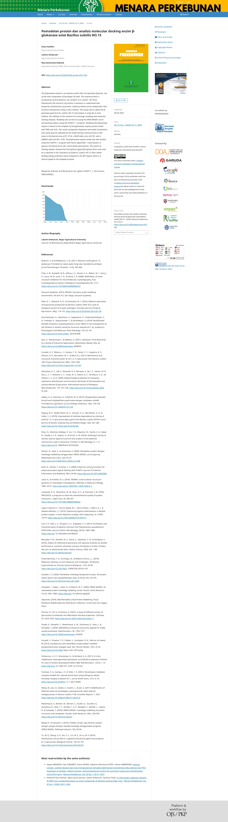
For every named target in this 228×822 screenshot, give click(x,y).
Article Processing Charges (169, 57)
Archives (73, 14)
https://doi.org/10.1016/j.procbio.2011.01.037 (61, 365)
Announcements (104, 14)
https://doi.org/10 (49, 445)
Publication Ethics (165, 42)
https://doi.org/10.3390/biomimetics (57, 346)
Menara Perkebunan (53, 10)
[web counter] (161, 266)
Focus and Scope (164, 37)
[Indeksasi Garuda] (170, 162)
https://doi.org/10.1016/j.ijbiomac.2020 (87, 388)
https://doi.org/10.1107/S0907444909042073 (60, 286)
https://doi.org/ (48, 533)
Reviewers (161, 32)
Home (40, 14)
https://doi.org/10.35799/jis (53, 682)
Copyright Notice (164, 47)
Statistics (161, 52)
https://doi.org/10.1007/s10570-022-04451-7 (74, 618)
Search (185, 14)
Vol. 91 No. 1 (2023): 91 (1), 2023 (71, 23)
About (50, 14)
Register (180, 2)
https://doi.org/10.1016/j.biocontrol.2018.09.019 (62, 745)
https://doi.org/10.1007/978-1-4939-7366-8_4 (72, 486)
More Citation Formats (125, 232)
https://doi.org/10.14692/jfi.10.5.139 (57, 407)
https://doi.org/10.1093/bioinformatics (58, 634)
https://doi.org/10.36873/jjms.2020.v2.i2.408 (60, 461)
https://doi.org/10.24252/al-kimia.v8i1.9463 (60, 581)
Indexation (162, 62)
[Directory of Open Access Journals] (171, 151)
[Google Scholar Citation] (171, 174)
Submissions (86, 14)
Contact (118, 14)
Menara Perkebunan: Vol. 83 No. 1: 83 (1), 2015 (83, 774)
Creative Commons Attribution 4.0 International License (129, 163)
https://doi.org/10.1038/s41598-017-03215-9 (60, 697)
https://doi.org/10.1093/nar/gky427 (56, 717)
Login (188, 2)
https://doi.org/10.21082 (52, 650)
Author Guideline (164, 26)
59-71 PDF (122, 100)
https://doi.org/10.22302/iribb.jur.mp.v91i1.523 (66, 75)
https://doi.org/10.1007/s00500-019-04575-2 (67, 517)
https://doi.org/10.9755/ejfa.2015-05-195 (83, 311)
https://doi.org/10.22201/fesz (54, 568)
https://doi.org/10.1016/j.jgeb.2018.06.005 (60, 426)
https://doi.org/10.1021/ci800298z (92, 473)
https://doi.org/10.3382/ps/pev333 (56, 552)
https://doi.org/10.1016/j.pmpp (55, 333)
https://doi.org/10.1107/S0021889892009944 (60, 502)
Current (61, 14)
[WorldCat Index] (170, 182)
